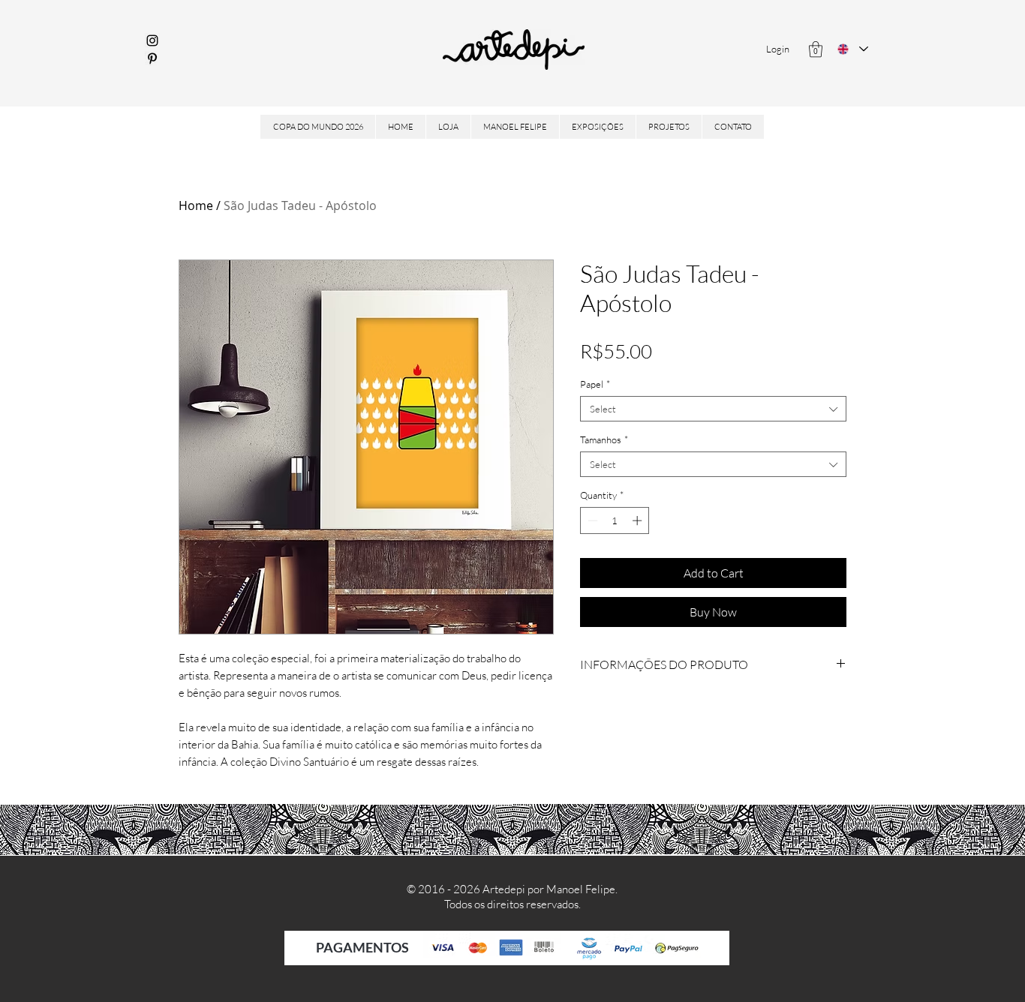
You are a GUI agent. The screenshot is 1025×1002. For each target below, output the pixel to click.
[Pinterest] (152, 58)
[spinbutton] (615, 520)
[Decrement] (591, 520)
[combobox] (713, 409)
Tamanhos (604, 440)
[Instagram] (152, 40)
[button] (815, 49)
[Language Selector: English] (853, 49)
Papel (595, 384)
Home (196, 205)
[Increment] (639, 520)
